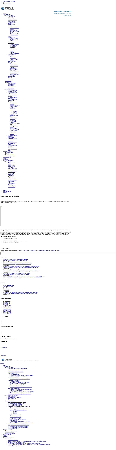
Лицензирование (7, 3)
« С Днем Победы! (21, 250)
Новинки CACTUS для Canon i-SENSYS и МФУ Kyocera (15, 260)
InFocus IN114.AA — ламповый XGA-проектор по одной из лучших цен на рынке (21, 271)
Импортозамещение (7, 332)
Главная (4, 190)
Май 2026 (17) (6, 304)
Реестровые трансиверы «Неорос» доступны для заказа (16, 274)
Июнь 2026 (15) (6, 303)
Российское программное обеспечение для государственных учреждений (20, 293)
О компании (5, 319)
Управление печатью (7, 331)
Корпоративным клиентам (9, 1)
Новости (5, 192)
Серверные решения (7, 328)
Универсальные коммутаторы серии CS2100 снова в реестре (17, 264)
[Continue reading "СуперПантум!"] (6, 288)
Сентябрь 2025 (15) (7, 313)
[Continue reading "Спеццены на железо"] (8, 285)
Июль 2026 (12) (6, 302)
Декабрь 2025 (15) (7, 310)
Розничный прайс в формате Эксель (8, 338)
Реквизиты (5, 323)
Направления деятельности (9, 320)
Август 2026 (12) (6, 301)
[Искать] (0, 254)
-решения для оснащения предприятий (13, 330)
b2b (4, 2)
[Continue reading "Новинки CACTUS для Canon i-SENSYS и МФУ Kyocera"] (15, 259)
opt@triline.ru (3, 355)
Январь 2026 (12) (7, 309)
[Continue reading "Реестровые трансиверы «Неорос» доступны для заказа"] (16, 273)
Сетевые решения (7, 333)
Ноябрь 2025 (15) (7, 311)
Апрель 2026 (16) (7, 305)
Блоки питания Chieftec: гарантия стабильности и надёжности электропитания (20, 267)
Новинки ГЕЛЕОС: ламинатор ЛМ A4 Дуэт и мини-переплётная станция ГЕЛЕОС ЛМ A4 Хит (23, 277)
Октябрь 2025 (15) (7, 312)
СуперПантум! (6, 290)
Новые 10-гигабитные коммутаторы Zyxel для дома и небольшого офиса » (43, 250)
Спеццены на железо (8, 286)
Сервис (4, 5)
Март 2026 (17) (6, 306)
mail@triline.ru (57, 13)
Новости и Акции (7, 191)
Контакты (5, 322)
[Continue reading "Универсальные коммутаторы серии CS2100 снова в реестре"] (17, 263)
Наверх (2, 251)
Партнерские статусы (8, 321)
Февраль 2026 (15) (7, 308)
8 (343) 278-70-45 (67, 13)
